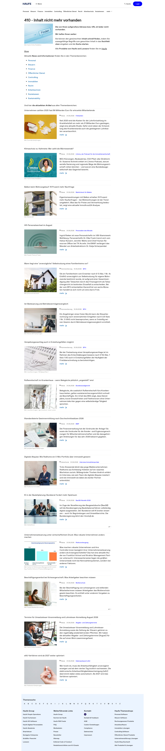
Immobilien (33, 81)
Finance (31, 69)
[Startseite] (27, 3)
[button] (137, 4)
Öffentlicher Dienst (36, 73)
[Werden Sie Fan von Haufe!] (85, 714)
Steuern (31, 64)
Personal (32, 60)
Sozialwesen (33, 94)
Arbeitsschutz (34, 90)
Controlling (33, 77)
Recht (30, 85)
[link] (26, 11)
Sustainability (34, 98)
